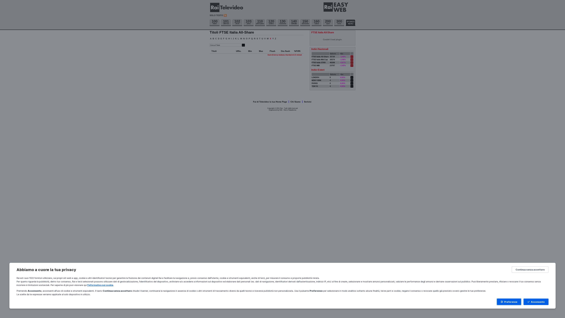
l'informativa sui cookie (100, 285)
